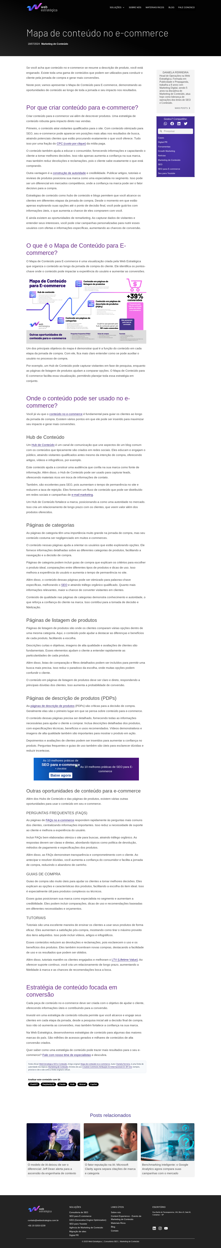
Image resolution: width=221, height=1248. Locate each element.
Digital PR (162, 142)
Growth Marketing (166, 151)
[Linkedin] (154, 1228)
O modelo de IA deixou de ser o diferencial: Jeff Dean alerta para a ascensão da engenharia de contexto (52, 1169)
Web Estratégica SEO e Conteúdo (53, 1064)
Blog (171, 7)
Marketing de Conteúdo (54, 44)
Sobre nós (135, 7)
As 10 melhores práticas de (60, 760)
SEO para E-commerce (169, 169)
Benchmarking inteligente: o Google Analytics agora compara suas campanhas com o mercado (165, 1169)
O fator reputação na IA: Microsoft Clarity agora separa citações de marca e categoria (110, 1169)
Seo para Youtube (166, 173)
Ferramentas (164, 146)
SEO (160, 164)
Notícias (162, 155)
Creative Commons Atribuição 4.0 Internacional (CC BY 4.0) (107, 1067)
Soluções (115, 7)
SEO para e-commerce (61, 765)
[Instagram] (160, 1228)
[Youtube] (166, 1228)
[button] (165, 123)
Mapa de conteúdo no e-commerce (95, 1064)
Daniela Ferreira (123, 1064)
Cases (161, 138)
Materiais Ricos (155, 7)
